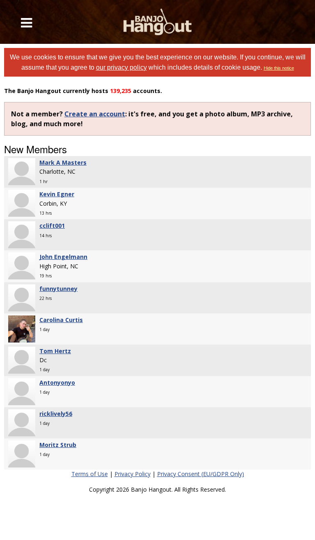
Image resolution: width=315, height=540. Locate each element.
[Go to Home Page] (157, 22)
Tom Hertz (55, 351)
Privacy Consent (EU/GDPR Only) (200, 474)
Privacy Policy (132, 474)
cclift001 (52, 225)
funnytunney (58, 289)
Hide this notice (279, 68)
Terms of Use (89, 474)
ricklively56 (55, 413)
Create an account (94, 113)
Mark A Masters (63, 162)
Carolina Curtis (61, 320)
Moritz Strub (57, 445)
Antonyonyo (57, 382)
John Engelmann (63, 257)
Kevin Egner (56, 194)
